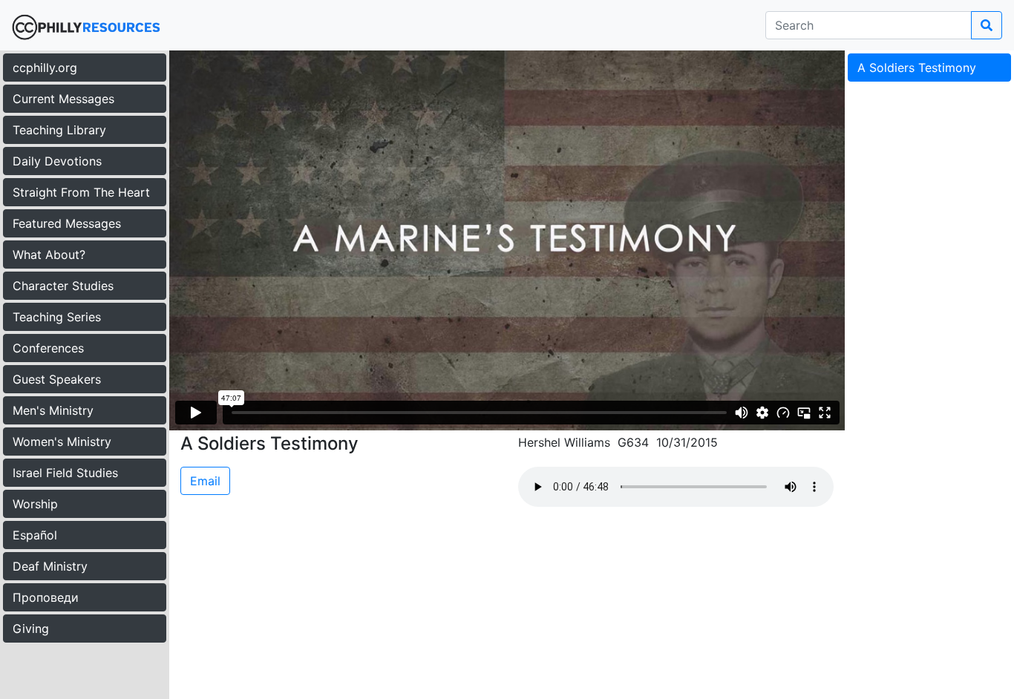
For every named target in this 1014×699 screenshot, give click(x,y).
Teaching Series (57, 316)
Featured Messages (67, 223)
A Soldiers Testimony (916, 67)
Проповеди (46, 597)
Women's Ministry (62, 441)
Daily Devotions (57, 161)
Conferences (48, 348)
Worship (35, 503)
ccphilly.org (45, 67)
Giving (31, 628)
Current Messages (63, 98)
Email (205, 480)
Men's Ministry (53, 410)
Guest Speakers (57, 379)
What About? (49, 254)
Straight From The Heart (81, 192)
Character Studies (63, 285)
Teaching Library (59, 129)
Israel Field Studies (65, 472)
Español (35, 535)
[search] (986, 25)
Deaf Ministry (50, 566)
